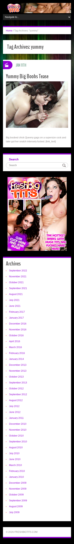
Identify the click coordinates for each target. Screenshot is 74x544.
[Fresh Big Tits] (37, 7)
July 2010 (14, 453)
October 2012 (16, 388)
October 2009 (16, 494)
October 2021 (16, 282)
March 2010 (15, 465)
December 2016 (17, 323)
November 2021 (17, 276)
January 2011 (16, 418)
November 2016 (17, 329)
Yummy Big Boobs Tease (27, 76)
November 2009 (17, 488)
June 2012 (15, 412)
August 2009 (16, 506)
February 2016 (17, 353)
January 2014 (16, 359)
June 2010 (15, 459)
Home (9, 30)
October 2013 (16, 376)
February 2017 (17, 312)
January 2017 (16, 317)
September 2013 (18, 382)
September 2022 (18, 270)
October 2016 (16, 335)
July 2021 (14, 300)
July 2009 (14, 512)
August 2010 (16, 447)
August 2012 (16, 400)
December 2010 (17, 424)
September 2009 (18, 500)
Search (14, 159)
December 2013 (17, 365)
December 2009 (17, 483)
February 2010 (17, 471)
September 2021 (18, 288)
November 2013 (17, 370)
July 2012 (14, 406)
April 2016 (14, 341)
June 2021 (15, 306)
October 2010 (16, 435)
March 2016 (15, 347)
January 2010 (16, 477)
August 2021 (16, 294)
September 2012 (18, 394)
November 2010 (17, 429)
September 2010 (18, 441)
